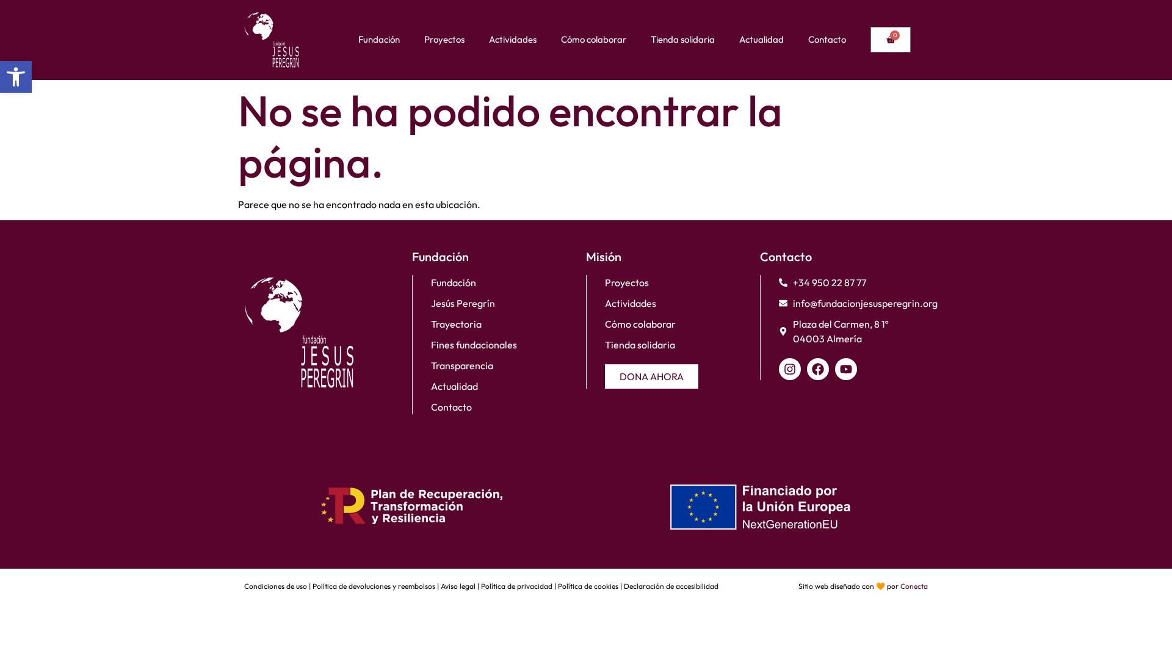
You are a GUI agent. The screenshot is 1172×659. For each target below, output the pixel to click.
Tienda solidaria (683, 39)
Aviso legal (458, 586)
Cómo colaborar (593, 39)
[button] (16, 77)
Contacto (827, 39)
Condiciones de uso (275, 586)
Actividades (513, 39)
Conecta (914, 586)
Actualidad (761, 39)
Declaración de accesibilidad (671, 586)
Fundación (379, 39)
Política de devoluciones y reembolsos (374, 586)
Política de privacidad (516, 586)
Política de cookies (588, 586)
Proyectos (444, 39)
